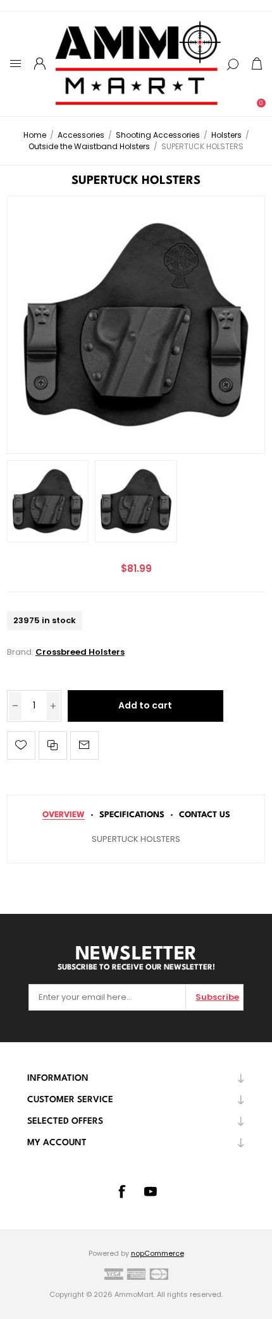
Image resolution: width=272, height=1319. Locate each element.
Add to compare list (53, 745)
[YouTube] (150, 1191)
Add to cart (145, 705)
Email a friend (84, 745)
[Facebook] (121, 1191)
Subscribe (217, 997)
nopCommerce (157, 1253)
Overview (63, 815)
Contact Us (204, 815)
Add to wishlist (21, 745)
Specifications (131, 815)
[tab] (63, 815)
